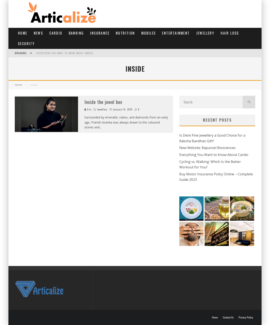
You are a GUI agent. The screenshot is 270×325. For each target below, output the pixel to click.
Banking (76, 33)
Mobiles (148, 33)
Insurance (99, 33)
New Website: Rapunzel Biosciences (207, 147)
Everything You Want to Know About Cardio (64, 53)
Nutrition (125, 33)
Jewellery (205, 33)
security (26, 43)
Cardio (55, 33)
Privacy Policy (246, 317)
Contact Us (228, 317)
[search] (249, 102)
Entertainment (176, 33)
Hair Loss (230, 33)
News (38, 33)
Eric (89, 109)
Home (22, 33)
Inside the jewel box (103, 101)
